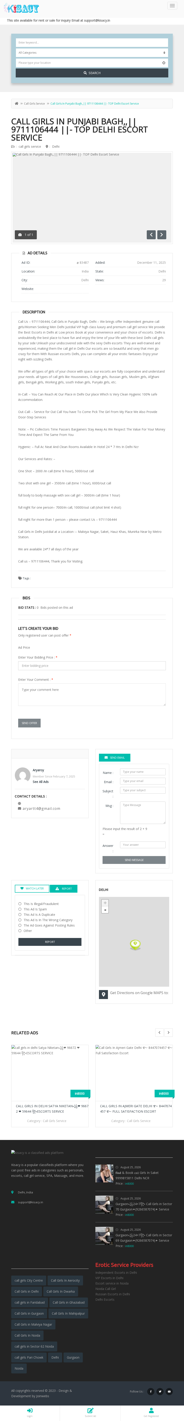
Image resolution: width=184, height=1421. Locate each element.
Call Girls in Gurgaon (29, 1313)
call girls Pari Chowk (29, 1357)
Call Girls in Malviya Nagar (33, 1324)
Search (95, 73)
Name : (108, 773)
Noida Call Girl (105, 1289)
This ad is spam (35, 909)
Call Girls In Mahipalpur (68, 1313)
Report (50, 942)
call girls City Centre (29, 1280)
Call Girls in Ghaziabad (69, 1302)
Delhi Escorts (104, 1299)
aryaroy (38, 770)
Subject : (108, 794)
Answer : (108, 848)
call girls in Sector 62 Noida (34, 1346)
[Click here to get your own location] (163, 62)
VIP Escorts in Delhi (109, 1278)
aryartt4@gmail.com (41, 808)
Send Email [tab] (117, 758)
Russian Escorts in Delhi (112, 1294)
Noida (19, 1368)
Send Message (134, 860)
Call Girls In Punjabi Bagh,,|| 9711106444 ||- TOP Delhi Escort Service (79, 129)
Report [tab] (66, 889)
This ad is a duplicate (39, 914)
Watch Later (35, 888)
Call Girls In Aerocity (65, 1280)
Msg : (109, 806)
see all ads (41, 782)
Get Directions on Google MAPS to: (139, 992)
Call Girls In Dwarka (61, 1291)
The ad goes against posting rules (49, 925)
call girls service (34, 103)
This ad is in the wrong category (48, 920)
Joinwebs (42, 1396)
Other (28, 931)
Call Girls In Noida (27, 1335)
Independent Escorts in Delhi (116, 1272)
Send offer (29, 723)
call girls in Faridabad (30, 1302)
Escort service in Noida (112, 1283)
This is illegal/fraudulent (41, 904)
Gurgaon (73, 1357)
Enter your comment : (35, 679)
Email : (108, 782)
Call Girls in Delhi (27, 1291)
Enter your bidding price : (37, 657)
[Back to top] (169, 1393)
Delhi (55, 146)
